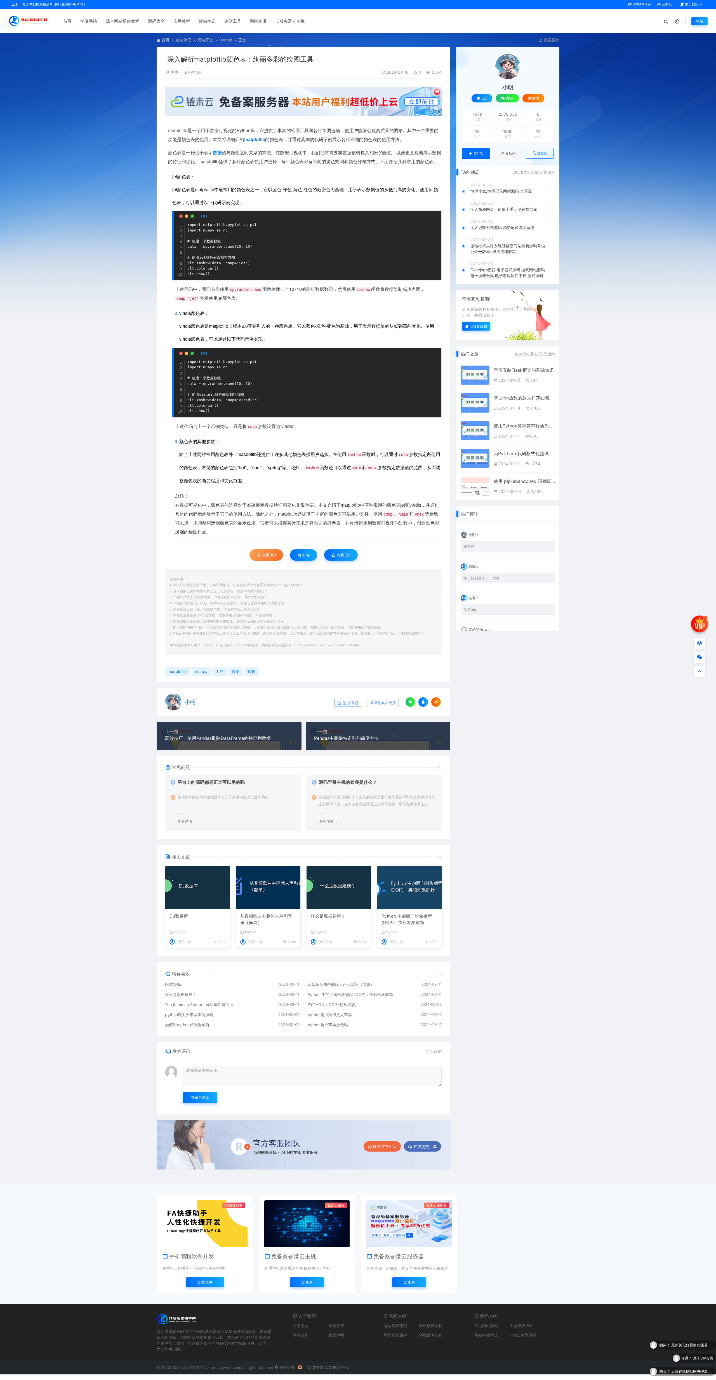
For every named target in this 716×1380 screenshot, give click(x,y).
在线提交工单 (425, 1146)
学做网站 (88, 21)
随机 (310, 289)
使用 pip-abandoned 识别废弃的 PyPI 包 (524, 481)
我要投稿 (551, 40)
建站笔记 (207, 21)
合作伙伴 (336, 1325)
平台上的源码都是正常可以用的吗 (211, 782)
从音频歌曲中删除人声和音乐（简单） (266, 919)
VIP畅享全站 (641, 4)
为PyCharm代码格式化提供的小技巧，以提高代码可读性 (524, 453)
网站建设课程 (430, 1325)
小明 (174, 72)
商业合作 (300, 1335)
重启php (470, 609)
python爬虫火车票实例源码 (189, 1014)
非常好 (468, 546)
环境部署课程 (430, 1335)
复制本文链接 (385, 703)
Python (225, 40)
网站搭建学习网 (185, 645)
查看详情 (185, 821)
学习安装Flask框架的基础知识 (524, 370)
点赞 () (343, 555)
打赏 (305, 555)
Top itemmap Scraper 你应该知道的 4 (199, 1004)
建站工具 (232, 21)
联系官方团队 (385, 1146)
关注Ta (478, 154)
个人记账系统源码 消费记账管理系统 (502, 227)
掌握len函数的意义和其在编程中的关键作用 (524, 398)
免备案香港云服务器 (398, 1256)
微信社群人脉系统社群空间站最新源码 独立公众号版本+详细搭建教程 (508, 248)
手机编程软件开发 (191, 1256)
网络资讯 (258, 21)
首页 (67, 21)
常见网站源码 (486, 1325)
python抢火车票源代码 (328, 1024)
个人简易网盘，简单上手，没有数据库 (503, 209)
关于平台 (300, 1325)
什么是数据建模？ (328, 916)
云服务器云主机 (290, 21)
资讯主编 (184, 942)
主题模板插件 (521, 1325)
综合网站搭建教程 (122, 21)
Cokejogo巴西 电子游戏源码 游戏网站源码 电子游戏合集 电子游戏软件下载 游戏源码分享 (508, 273)
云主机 (666, 4)
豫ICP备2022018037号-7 (328, 1367)
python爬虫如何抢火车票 (330, 1014)
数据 (214, 130)
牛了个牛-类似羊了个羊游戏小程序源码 (692, 1361)
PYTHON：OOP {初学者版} (332, 1004)
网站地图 (286, 1367)
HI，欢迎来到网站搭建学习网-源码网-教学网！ (50, 4)
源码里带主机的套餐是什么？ (348, 782)
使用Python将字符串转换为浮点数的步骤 (524, 426)
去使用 (307, 1282)
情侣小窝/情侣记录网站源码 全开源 (501, 191)
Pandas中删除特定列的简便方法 (346, 738)
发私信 (510, 154)
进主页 (542, 153)
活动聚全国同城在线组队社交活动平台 (692, 1374)
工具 (304, 130)
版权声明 (336, 1335)
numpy (201, 671)
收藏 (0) (268, 555)
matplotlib (177, 130)
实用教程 (181, 21)
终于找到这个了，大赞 (481, 578)
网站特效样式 (486, 1335)
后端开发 (205, 40)
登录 (699, 21)
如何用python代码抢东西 (187, 1024)
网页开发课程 (395, 1335)
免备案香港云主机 (293, 1256)
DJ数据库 (178, 916)
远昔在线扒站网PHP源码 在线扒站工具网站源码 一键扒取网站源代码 (692, 1348)
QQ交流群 (479, 326)
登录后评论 (200, 1097)
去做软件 (205, 1282)
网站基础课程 (395, 1325)
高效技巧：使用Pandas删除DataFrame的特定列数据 (218, 738)
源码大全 (156, 21)
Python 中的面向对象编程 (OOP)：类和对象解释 (406, 919)
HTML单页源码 (523, 1335)
